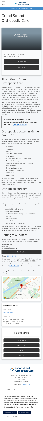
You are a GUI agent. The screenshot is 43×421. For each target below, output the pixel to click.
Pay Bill (21, 350)
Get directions (21, 252)
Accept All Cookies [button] (24, 412)
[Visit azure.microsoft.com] (9, 298)
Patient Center (21, 345)
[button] (10, 416)
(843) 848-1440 (21, 61)
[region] (21, 288)
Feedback (37, 298)
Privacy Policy (29, 407)
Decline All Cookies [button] (10, 412)
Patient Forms (21, 355)
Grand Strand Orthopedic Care (21, 8)
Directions (21, 67)
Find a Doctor (21, 340)
